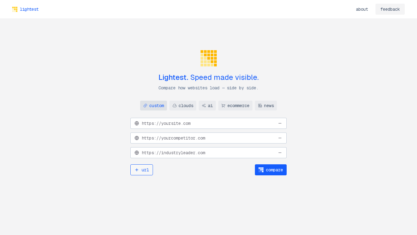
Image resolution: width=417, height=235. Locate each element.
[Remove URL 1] (280, 123)
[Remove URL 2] (280, 138)
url (145, 170)
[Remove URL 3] (280, 153)
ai (210, 105)
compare (274, 170)
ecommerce (238, 105)
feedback (390, 9)
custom (156, 105)
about (362, 9)
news (269, 105)
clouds (186, 105)
